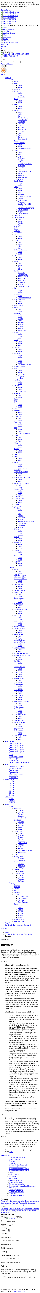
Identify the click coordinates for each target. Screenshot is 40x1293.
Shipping (12, 1188)
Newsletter (13, 1176)
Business (12, 1161)
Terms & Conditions (32, 1201)
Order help (13, 1178)
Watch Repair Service (16, 1195)
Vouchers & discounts (16, 1192)
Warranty (12, 1194)
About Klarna (31, 1211)
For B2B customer (15, 1209)
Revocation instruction (17, 1184)
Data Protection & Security (18, 1165)
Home (7, 932)
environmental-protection (17, 1167)
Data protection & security (10, 1203)
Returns (7, 1211)
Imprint (11, 1172)
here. (11, 1152)
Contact (12, 1163)
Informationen (5, 1155)
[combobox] (11, 62)
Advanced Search (7, 64)
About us (4, 1201)
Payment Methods (15, 1180)
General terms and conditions (19, 1169)
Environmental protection (16, 1201)
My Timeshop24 (14, 1174)
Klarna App (5, 1212)
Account (4, 929)
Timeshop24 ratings (16, 1190)
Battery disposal (14, 1159)
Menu (3, 74)
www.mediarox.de (20, 1291)
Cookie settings (19, 1205)
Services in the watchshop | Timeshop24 (18, 934)
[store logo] (20, 56)
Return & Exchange (16, 1182)
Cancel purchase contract (18, 1211)
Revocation (5, 1205)
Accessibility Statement (17, 1157)
